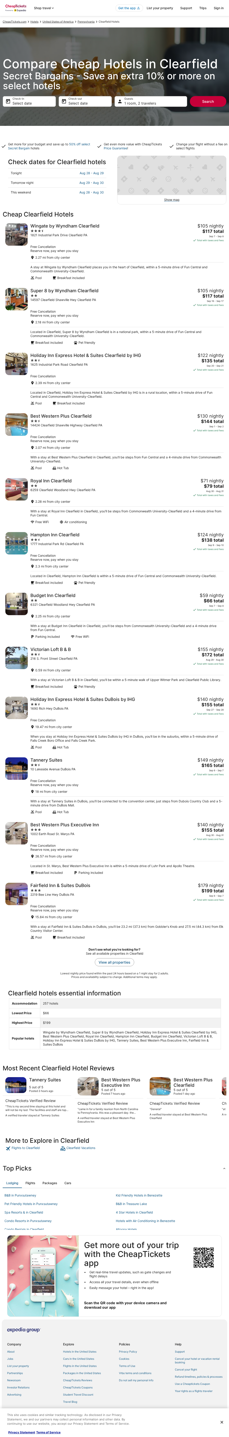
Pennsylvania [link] (86, 21)
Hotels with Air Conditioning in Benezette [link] (145, 1221)
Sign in (219, 8)
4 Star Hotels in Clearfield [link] (134, 1212)
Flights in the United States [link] (80, 1366)
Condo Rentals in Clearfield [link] (24, 1229)
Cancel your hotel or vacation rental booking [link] (197, 1360)
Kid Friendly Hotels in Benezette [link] (139, 1195)
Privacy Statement (21, 1432)
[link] (32, 1148)
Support (186, 8)
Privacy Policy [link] (128, 1351)
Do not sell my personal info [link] (136, 1380)
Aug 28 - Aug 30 (91, 192)
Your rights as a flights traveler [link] (193, 1391)
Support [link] (180, 1351)
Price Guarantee (115, 148)
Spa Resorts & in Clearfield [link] (23, 1212)
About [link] (11, 1351)
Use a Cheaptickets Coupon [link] (192, 1383)
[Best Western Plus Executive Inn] (114, 848)
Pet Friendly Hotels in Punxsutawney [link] (31, 1204)
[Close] (222, 1422)
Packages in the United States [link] (82, 1373)
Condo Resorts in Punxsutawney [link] (28, 1221)
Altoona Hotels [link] (126, 1229)
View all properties (114, 962)
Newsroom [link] (14, 1380)
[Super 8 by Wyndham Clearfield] (114, 316)
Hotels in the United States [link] (79, 1351)
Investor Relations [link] (18, 1387)
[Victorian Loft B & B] (114, 667)
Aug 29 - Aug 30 (91, 183)
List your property (160, 8)
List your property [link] (18, 1366)
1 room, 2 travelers (140, 103)
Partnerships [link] (15, 1373)
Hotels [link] (34, 21)
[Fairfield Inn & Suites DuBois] (114, 911)
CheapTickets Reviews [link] (77, 1380)
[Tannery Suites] (114, 786)
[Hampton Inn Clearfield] (114, 558)
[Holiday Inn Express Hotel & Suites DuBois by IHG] (114, 723)
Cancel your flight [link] (186, 1369)
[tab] (12, 1183)
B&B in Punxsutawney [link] (20, 1195)
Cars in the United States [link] (78, 1358)
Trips (203, 8)
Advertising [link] (14, 1394)
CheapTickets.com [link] (14, 21)
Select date (22, 103)
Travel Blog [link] (70, 1401)
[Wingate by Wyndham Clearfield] (114, 252)
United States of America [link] (58, 21)
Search (208, 101)
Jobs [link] (10, 1358)
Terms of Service (48, 1432)
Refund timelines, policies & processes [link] (199, 1376)
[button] (114, 1168)
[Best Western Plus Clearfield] (114, 442)
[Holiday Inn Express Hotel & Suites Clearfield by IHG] (114, 379)
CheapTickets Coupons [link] (78, 1387)
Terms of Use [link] (127, 1366)
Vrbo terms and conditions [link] (135, 1373)
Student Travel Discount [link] (78, 1394)
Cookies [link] (124, 1358)
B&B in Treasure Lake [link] (131, 1204)
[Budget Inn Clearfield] (114, 615)
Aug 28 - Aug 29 (92, 173)
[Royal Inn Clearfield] (114, 501)
